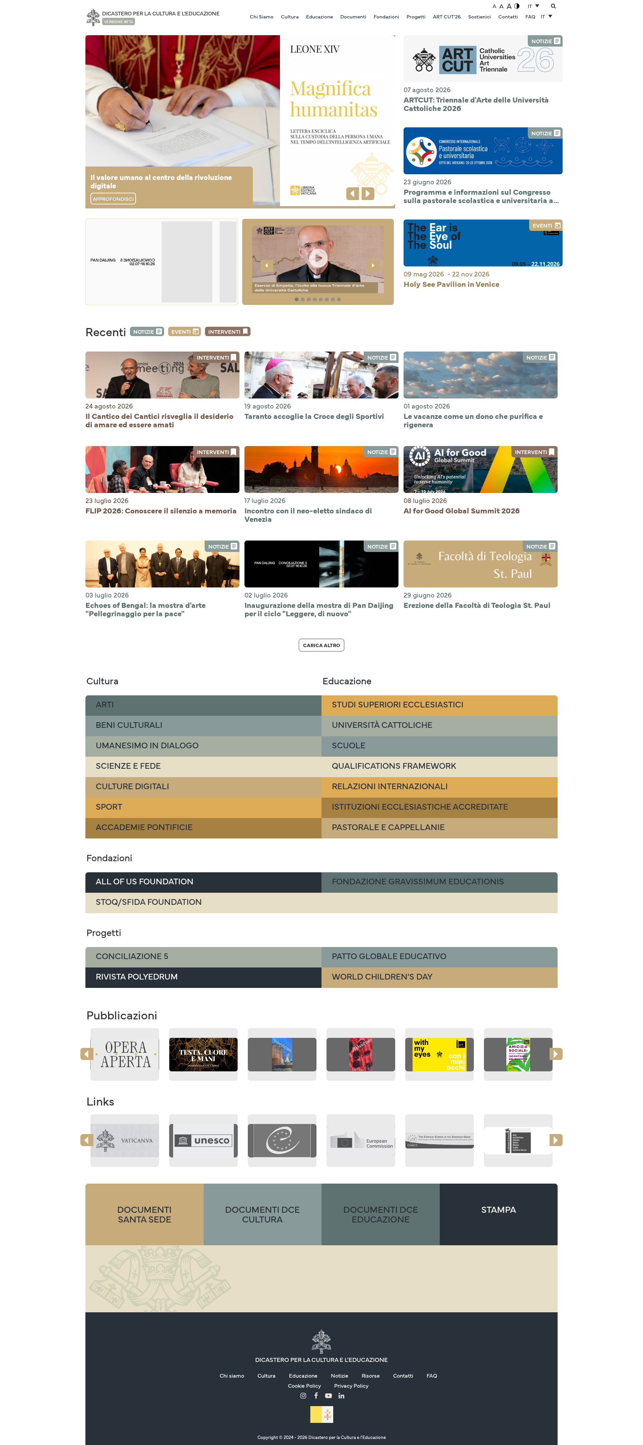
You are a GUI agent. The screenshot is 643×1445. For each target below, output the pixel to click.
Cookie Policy (304, 1385)
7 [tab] (334, 299)
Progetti (416, 16)
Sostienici (479, 16)
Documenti (353, 16)
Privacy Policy (351, 1385)
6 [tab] (328, 299)
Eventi (181, 331)
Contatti (508, 16)
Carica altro (321, 644)
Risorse (371, 1375)
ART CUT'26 (447, 16)
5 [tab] (322, 299)
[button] (318, 260)
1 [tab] (297, 299)
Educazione (319, 16)
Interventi (224, 331)
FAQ (530, 16)
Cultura (290, 16)
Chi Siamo (262, 16)
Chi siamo (232, 1375)
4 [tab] (316, 299)
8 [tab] (340, 299)
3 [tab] (310, 299)
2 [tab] (304, 299)
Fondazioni (386, 16)
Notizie (143, 331)
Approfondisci (113, 198)
